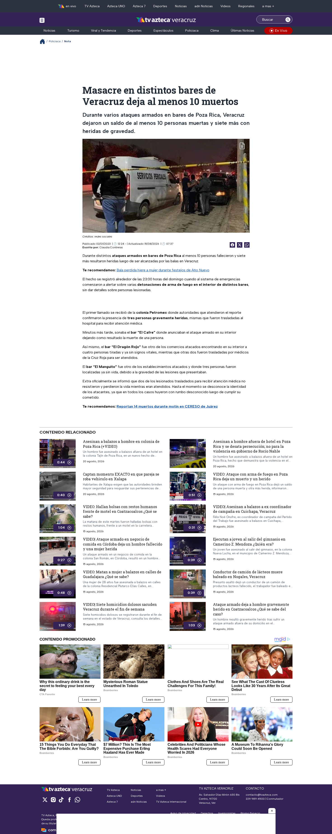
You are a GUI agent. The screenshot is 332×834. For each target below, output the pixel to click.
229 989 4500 (255, 798)
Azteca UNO (116, 6)
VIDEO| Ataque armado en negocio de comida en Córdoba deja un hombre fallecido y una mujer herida (122, 544)
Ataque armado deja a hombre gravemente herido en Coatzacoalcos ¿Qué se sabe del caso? (251, 609)
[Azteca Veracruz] (166, 20)
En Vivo (281, 30)
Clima (214, 31)
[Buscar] (287, 19)
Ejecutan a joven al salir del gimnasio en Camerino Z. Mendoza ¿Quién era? (249, 541)
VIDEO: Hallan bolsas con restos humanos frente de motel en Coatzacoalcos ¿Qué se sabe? (120, 511)
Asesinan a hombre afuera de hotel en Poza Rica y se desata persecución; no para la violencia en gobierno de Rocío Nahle (251, 446)
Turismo (73, 31)
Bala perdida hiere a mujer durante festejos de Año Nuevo (163, 270)
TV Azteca (92, 6)
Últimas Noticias (242, 31)
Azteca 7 (139, 6)
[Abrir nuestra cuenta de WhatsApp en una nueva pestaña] (77, 799)
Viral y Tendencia (103, 31)
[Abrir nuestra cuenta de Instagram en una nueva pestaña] (53, 799)
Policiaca (192, 31)
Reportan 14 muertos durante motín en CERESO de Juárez (167, 406)
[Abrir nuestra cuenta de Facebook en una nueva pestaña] (69, 799)
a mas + (268, 6)
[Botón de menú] (42, 20)
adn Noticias (203, 6)
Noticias (181, 6)
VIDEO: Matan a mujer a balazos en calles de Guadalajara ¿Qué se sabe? (122, 574)
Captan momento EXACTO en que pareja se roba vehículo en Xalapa (121, 476)
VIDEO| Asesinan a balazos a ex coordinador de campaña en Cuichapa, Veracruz (252, 509)
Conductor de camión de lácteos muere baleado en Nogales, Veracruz (248, 574)
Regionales (246, 6)
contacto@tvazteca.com (262, 794)
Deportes (160, 6)
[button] (272, 810)
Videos (225, 6)
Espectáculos (163, 31)
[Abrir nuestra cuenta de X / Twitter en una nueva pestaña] (45, 799)
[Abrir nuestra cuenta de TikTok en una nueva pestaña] (61, 799)
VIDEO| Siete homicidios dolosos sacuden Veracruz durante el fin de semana (120, 607)
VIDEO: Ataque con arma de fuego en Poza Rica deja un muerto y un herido (250, 476)
